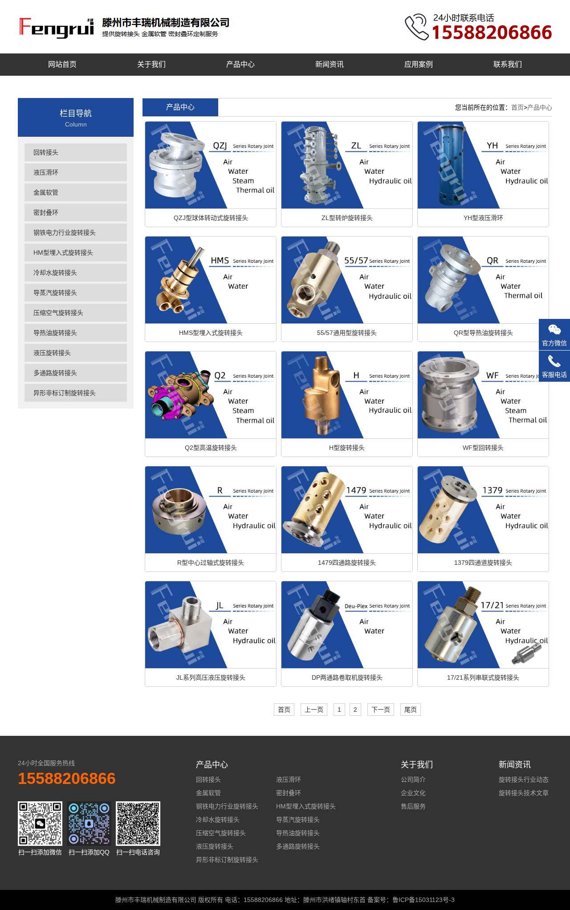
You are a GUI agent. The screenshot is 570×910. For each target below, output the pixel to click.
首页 (517, 107)
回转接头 (45, 152)
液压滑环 (45, 172)
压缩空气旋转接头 (58, 312)
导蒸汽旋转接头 (55, 292)
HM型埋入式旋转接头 (63, 252)
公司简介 (413, 779)
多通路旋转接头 (55, 372)
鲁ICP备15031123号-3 (423, 899)
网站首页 (62, 64)
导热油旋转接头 (55, 332)
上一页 (314, 709)
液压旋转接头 (52, 352)
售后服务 (413, 806)
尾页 (410, 709)
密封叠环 (45, 212)
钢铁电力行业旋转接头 (64, 232)
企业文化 (413, 792)
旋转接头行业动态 (524, 779)
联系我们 (507, 64)
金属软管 (45, 192)
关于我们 (151, 64)
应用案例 (418, 64)
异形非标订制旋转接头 (64, 392)
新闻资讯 (329, 64)
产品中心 (240, 64)
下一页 (380, 709)
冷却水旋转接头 (55, 272)
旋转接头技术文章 (524, 792)
